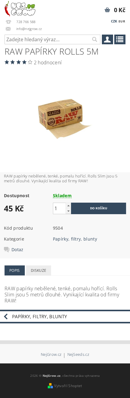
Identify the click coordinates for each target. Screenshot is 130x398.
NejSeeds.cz (78, 354)
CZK (114, 21)
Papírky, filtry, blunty (75, 239)
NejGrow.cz (51, 354)
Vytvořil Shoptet (68, 385)
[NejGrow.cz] (20, 8)
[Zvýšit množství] (68, 205)
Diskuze (38, 270)
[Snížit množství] (68, 211)
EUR (122, 21)
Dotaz (17, 249)
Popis (14, 270)
